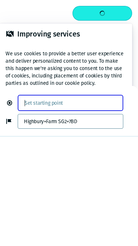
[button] (12, 103)
